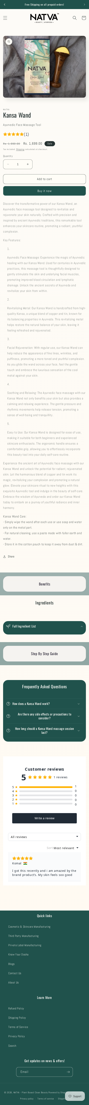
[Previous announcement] (4, 4)
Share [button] (11, 556)
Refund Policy (16, 1008)
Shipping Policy (17, 1018)
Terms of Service (18, 1027)
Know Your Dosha (18, 954)
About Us (13, 982)
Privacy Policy (16, 1036)
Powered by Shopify (58, 1092)
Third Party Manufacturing (23, 936)
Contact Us (14, 973)
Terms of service (45, 1098)
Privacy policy (27, 1098)
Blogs (11, 964)
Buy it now (44, 191)
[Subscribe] (68, 1072)
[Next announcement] (84, 4)
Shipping (20, 149)
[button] (5, 17)
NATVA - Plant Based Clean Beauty (30, 1092)
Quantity (8, 156)
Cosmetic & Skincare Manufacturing (29, 926)
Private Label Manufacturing (24, 945)
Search (12, 1046)
